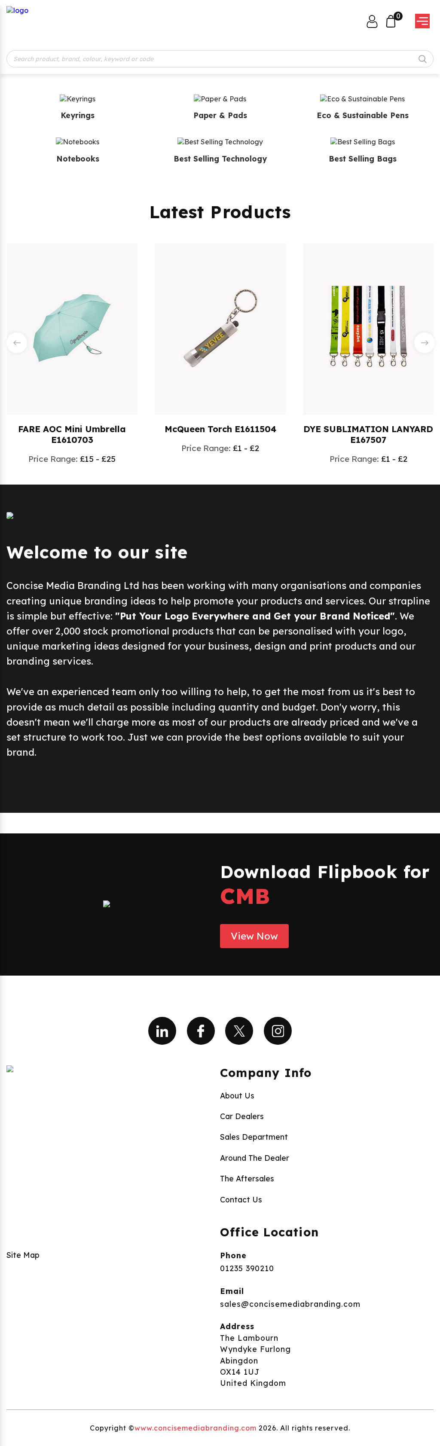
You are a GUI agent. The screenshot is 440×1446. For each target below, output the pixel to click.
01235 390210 (247, 1268)
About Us (237, 1095)
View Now (254, 936)
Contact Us (241, 1199)
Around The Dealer (254, 1157)
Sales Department (254, 1136)
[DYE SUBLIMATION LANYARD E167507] (368, 328)
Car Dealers (242, 1116)
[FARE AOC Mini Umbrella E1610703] (72, 328)
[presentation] (16, 343)
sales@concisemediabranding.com (290, 1304)
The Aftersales (247, 1178)
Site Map (23, 1255)
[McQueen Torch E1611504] (220, 328)
